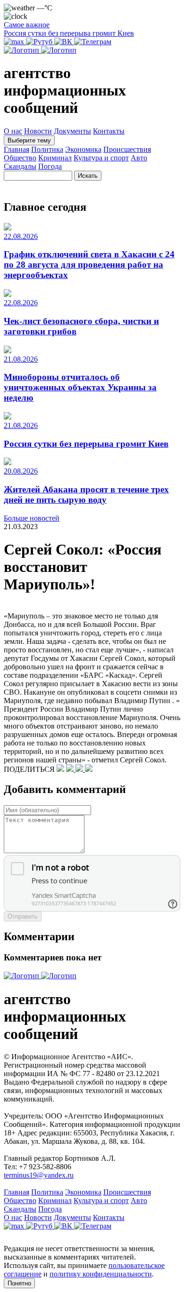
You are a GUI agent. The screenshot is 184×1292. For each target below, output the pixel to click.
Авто (139, 158)
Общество (20, 158)
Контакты (109, 131)
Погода (50, 166)
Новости (38, 131)
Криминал (55, 158)
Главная (16, 149)
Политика (47, 149)
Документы (72, 131)
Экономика (83, 149)
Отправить (23, 916)
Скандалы (20, 166)
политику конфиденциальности (101, 1274)
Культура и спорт (101, 158)
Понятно (19, 1283)
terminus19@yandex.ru (39, 1175)
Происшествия (127, 149)
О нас (13, 131)
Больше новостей (31, 518)
